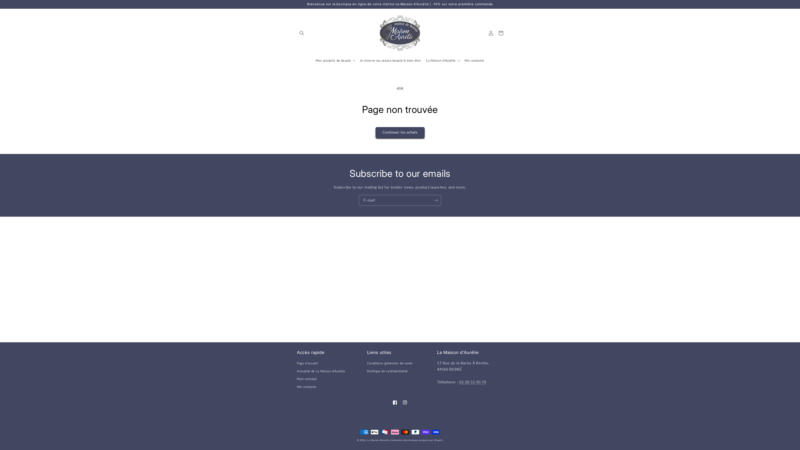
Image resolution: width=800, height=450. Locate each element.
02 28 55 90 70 (472, 382)
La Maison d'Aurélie (378, 440)
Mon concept (306, 379)
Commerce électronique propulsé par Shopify (417, 440)
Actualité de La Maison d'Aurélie (321, 371)
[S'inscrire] (436, 200)
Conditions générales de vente (390, 363)
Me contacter (307, 387)
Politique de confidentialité (387, 371)
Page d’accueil (307, 363)
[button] (302, 33)
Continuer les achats (400, 132)
